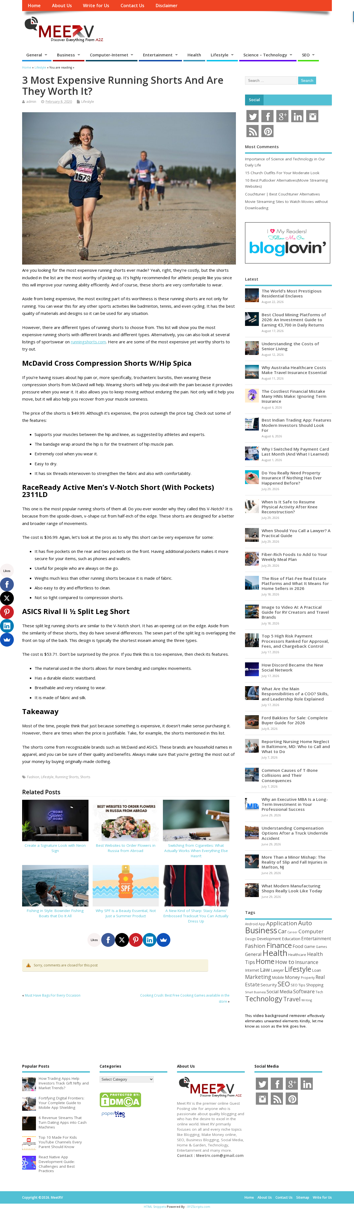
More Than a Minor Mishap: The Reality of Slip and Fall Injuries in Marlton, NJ (294, 862)
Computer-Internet (109, 55)
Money (292, 977)
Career (292, 932)
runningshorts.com (88, 341)
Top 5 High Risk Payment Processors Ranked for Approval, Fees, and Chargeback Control (295, 641)
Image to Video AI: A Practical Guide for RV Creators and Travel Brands (295, 612)
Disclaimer (166, 5)
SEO (306, 55)
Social (254, 99)
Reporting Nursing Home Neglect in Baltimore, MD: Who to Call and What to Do (296, 746)
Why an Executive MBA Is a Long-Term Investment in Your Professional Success (295, 804)
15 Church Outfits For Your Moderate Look (282, 172)
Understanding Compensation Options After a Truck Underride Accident (295, 833)
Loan (316, 970)
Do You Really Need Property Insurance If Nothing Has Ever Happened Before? (292, 477)
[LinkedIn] (150, 940)
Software (304, 991)
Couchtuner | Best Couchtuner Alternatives (282, 194)
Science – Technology (265, 55)
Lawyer (277, 970)
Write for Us (96, 5)
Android (251, 924)
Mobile (278, 977)
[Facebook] (108, 940)
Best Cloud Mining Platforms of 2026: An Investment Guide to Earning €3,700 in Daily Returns (294, 319)
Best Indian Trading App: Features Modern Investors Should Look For (296, 425)
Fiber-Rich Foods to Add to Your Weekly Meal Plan (294, 557)
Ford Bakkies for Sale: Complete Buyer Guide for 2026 (295, 720)
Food (298, 946)
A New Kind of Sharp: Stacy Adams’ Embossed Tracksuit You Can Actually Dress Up (195, 916)
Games (321, 946)
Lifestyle (219, 55)
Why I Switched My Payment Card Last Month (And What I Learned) (295, 451)
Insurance (306, 962)
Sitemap (302, 1197)
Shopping (315, 984)
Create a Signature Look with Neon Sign (55, 848)
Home (34, 5)
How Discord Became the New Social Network (292, 667)
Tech (319, 992)
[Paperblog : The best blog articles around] (113, 1118)
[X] (122, 940)
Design (250, 939)
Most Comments (262, 146)
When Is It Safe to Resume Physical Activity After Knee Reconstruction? (289, 506)
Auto (305, 923)
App (262, 924)
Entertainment (158, 55)
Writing (306, 1000)
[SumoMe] (163, 940)
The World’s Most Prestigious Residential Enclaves (292, 293)
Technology (263, 998)
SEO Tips (298, 984)
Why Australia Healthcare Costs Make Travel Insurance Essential (294, 370)
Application (281, 923)
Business (66, 55)
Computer (311, 931)
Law (265, 969)
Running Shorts (67, 777)
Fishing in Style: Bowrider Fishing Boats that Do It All (55, 913)
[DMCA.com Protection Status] (120, 1106)
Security (269, 984)
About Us (62, 5)
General (34, 55)
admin (31, 101)
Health (194, 55)
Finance (279, 945)
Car (282, 931)
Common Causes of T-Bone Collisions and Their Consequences (290, 775)
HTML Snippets (155, 1206)
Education (291, 938)
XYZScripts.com (198, 1206)
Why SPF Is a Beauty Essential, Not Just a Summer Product (126, 913)
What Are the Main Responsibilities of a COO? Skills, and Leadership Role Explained (295, 693)
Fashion (33, 777)
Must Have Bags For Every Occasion (52, 995)
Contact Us (132, 5)
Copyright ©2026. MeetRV (42, 1197)
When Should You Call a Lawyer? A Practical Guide (296, 533)
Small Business (255, 992)
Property (308, 977)
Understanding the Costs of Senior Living (290, 346)
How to (284, 962)
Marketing (258, 977)
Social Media (279, 992)
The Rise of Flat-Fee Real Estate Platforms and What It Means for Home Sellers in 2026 (295, 583)
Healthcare (297, 954)
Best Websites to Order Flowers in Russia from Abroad (125, 848)
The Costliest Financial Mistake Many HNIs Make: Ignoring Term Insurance (294, 396)
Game (309, 946)
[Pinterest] (136, 940)
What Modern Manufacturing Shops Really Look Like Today (292, 888)
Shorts (85, 777)
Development (269, 938)
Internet (252, 970)
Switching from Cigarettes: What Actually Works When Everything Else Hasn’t (196, 850)
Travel (292, 999)
